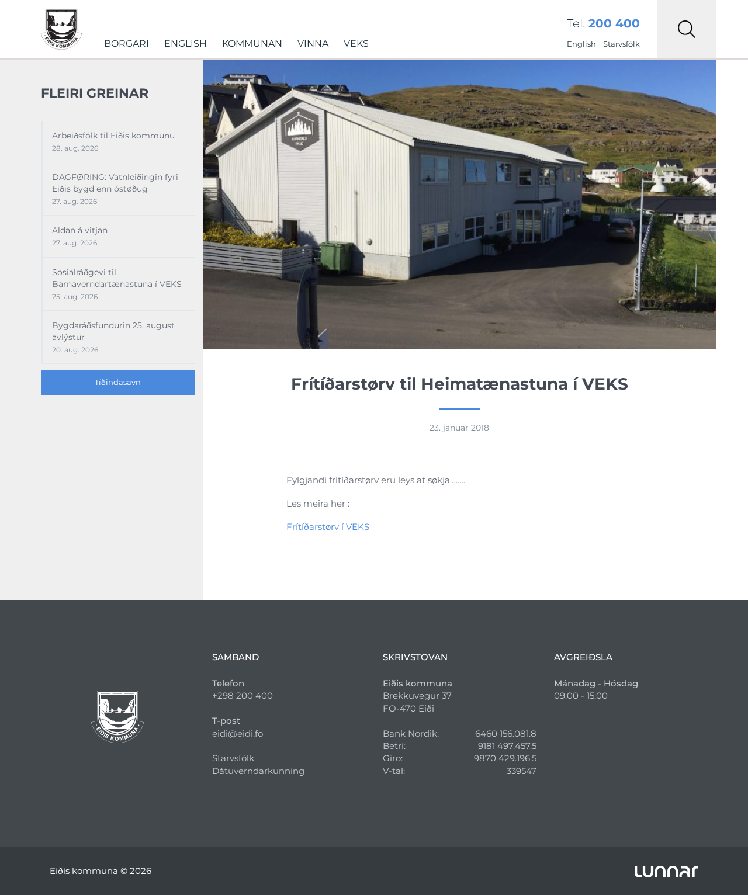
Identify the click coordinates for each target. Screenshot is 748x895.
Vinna (312, 43)
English (185, 43)
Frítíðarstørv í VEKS (327, 526)
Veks (356, 43)
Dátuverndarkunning (258, 770)
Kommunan (252, 43)
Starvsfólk (621, 43)
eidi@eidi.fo (237, 733)
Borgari (126, 43)
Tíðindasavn (118, 382)
